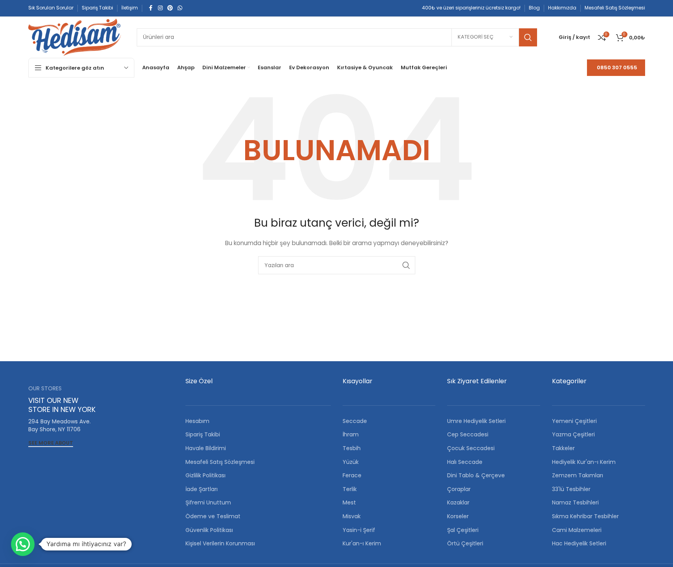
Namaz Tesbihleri (575, 502)
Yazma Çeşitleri (573, 434)
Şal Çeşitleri (463, 530)
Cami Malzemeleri (576, 530)
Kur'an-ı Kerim (362, 543)
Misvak (352, 516)
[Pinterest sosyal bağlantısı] (170, 8)
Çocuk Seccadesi (471, 448)
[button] (23, 544)
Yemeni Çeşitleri (574, 421)
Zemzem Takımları (577, 475)
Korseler (458, 516)
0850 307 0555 (617, 67)
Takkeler (563, 448)
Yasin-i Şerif (359, 530)
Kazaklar (458, 502)
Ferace (352, 475)
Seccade (355, 421)
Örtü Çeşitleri (465, 543)
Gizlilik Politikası (205, 475)
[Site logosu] (74, 37)
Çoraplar (459, 489)
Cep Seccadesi (467, 434)
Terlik (350, 489)
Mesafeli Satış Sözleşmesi (220, 462)
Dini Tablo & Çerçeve (476, 475)
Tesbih (352, 448)
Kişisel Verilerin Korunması (220, 543)
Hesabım (197, 421)
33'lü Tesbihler (571, 489)
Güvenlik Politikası (209, 530)
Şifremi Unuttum (208, 502)
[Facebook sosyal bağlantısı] (151, 8)
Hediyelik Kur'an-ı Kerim (584, 462)
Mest (349, 502)
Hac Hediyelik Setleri (579, 543)
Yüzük (351, 462)
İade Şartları (201, 489)
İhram (351, 434)
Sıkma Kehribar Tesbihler (585, 516)
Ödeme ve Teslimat (212, 516)
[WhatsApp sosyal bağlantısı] (180, 8)
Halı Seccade (464, 462)
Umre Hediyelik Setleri (476, 421)
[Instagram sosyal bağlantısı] (160, 8)
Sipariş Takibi (202, 434)
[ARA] (528, 37)
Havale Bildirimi (205, 448)
